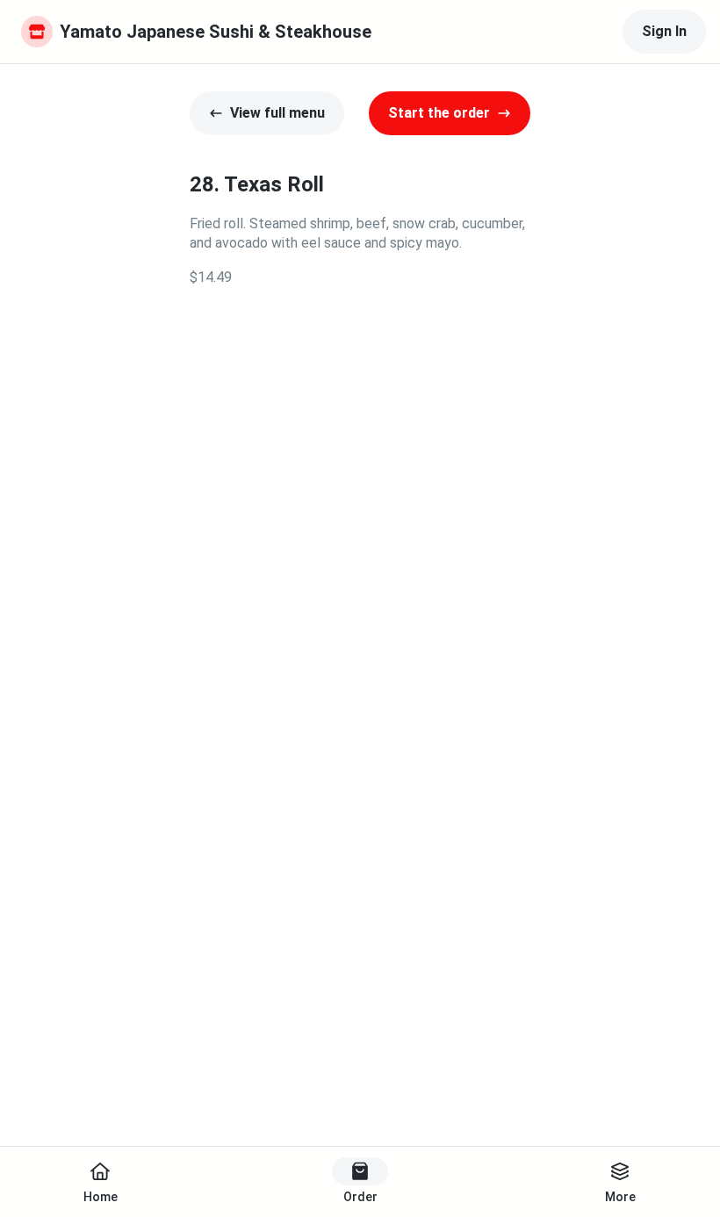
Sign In (664, 31)
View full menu (277, 112)
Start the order (439, 112)
